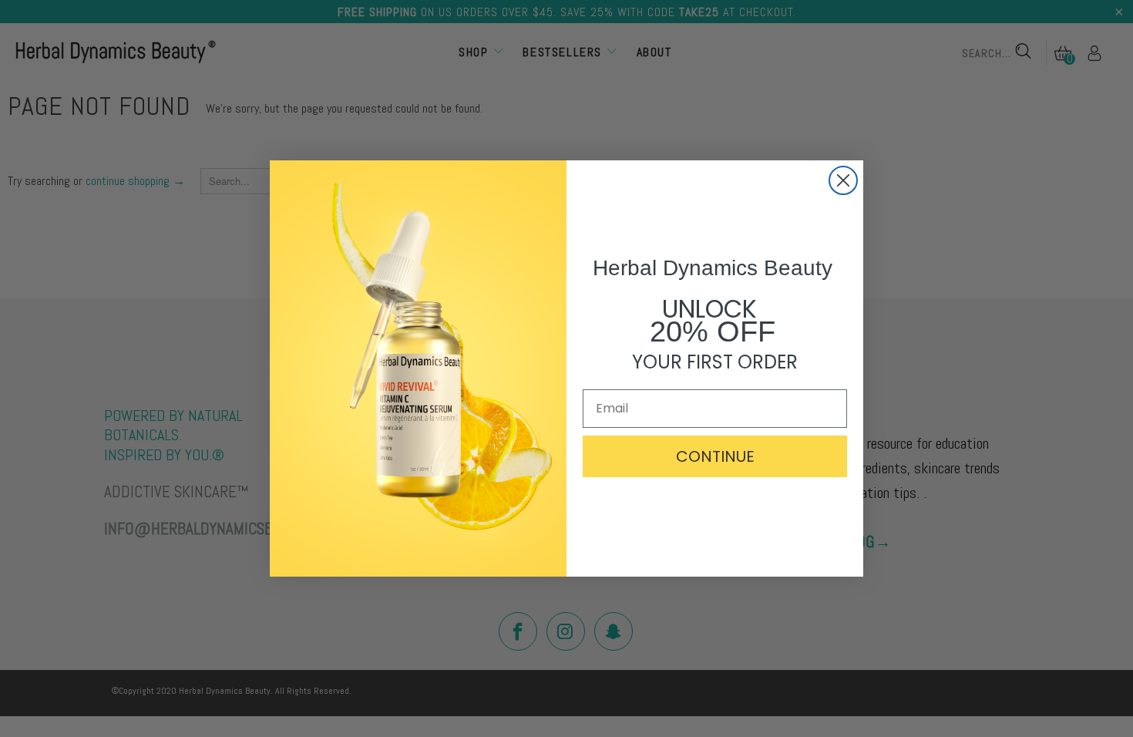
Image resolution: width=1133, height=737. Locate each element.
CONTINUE (715, 456)
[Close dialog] (843, 180)
